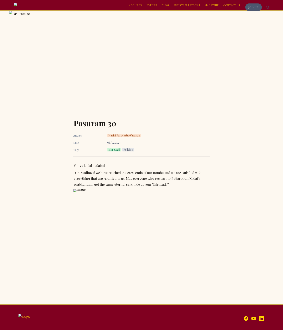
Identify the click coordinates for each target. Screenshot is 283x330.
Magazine (212, 5)
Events (152, 5)
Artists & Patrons (187, 5)
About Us (135, 5)
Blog (165, 5)
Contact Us (231, 5)
